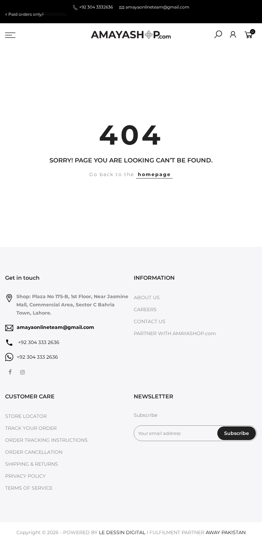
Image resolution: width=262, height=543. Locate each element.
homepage (154, 174)
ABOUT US (147, 297)
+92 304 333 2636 (38, 342)
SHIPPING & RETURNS (31, 464)
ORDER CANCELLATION (33, 452)
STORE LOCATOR (26, 416)
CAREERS (145, 309)
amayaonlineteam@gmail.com (157, 7)
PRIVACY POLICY (25, 476)
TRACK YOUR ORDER (31, 428)
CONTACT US (149, 321)
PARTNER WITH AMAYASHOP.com (175, 333)
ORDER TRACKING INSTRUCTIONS (46, 440)
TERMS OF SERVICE (29, 488)
